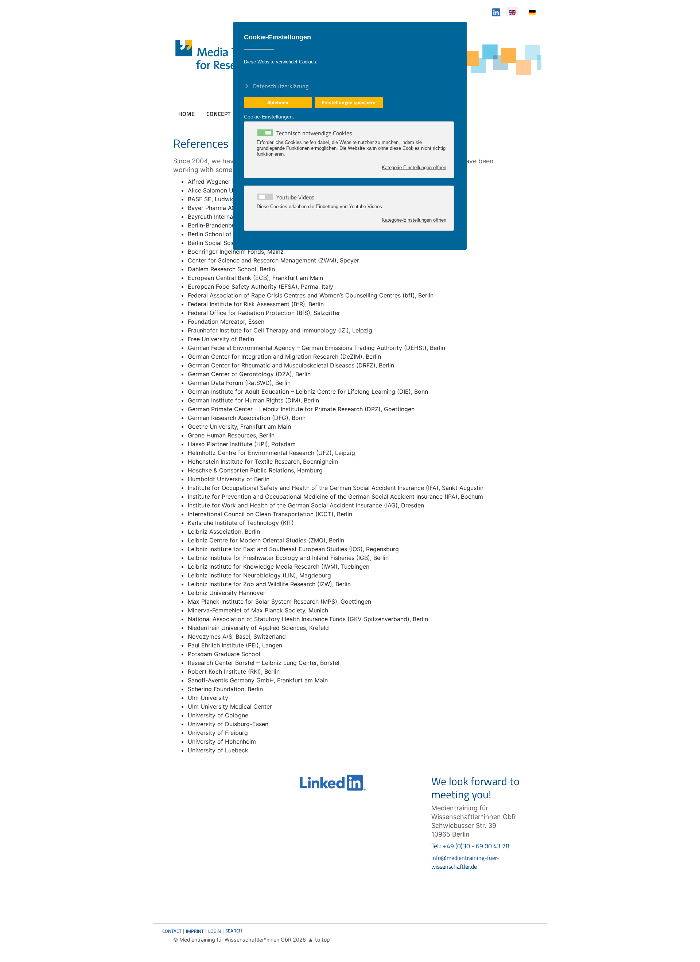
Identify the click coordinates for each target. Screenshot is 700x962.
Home (186, 113)
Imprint (195, 931)
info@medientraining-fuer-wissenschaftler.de (465, 862)
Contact (172, 931)
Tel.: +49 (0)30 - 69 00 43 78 (470, 846)
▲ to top (319, 939)
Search (233, 930)
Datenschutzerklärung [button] (280, 86)
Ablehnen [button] (277, 102)
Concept (218, 113)
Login (214, 931)
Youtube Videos (295, 197)
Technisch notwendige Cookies (314, 133)
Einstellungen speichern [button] (349, 102)
